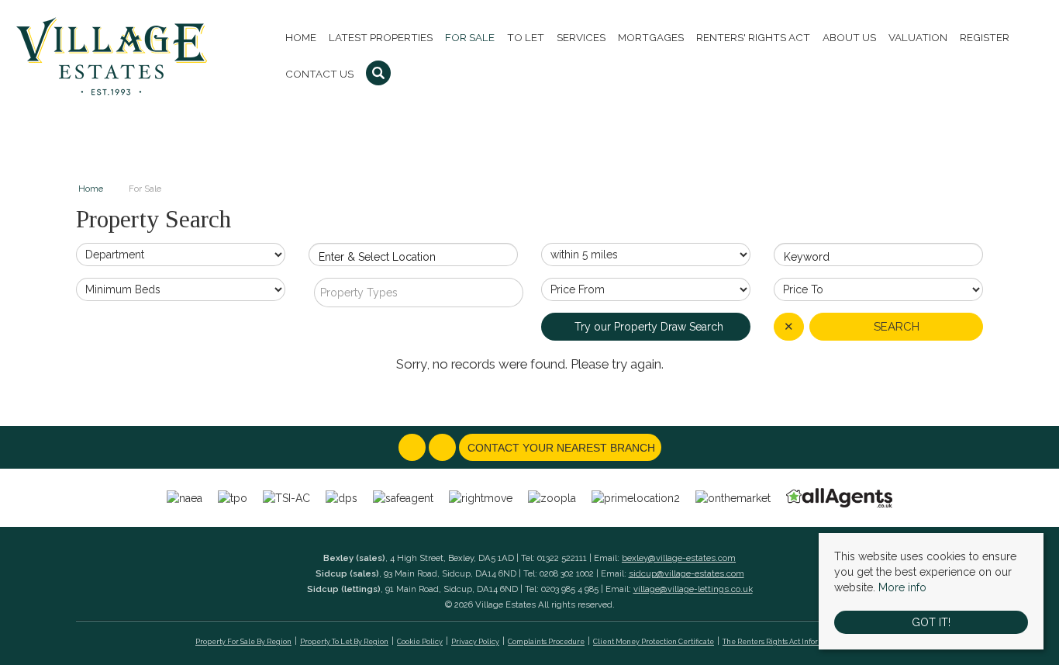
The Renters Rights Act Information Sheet (793, 642)
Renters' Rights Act (753, 37)
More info (902, 587)
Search (896, 327)
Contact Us (319, 74)
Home (300, 37)
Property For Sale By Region (243, 642)
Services (581, 37)
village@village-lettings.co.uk (693, 589)
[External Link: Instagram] (444, 448)
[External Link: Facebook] (413, 448)
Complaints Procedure (546, 642)
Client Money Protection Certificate (653, 642)
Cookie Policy (420, 642)
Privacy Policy (475, 642)
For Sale (470, 37)
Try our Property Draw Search (645, 326)
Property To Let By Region (344, 642)
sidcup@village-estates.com (686, 573)
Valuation (917, 37)
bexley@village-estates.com (679, 557)
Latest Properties (381, 37)
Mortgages (651, 37)
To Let (525, 37)
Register (984, 37)
